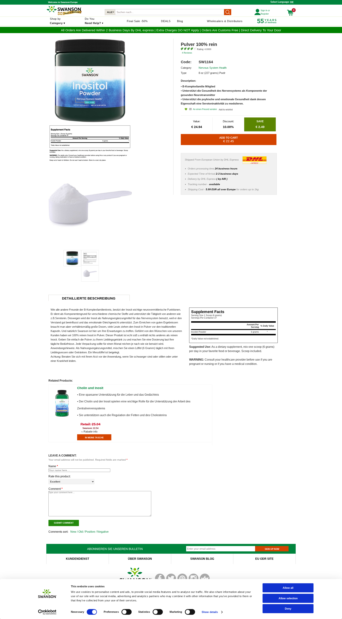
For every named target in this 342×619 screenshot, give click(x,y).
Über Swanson (140, 558)
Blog (180, 21)
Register (265, 14)
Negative (103, 531)
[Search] (227, 12)
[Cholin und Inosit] (62, 416)
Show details (210, 611)
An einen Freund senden (205, 109)
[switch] (126, 612)
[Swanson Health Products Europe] (64, 15)
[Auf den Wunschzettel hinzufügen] (184, 109)
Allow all (288, 587)
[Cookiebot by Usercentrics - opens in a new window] (47, 612)
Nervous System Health (213, 67)
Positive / (91, 531)
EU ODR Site (264, 558)
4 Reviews (187, 53)
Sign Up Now (272, 549)
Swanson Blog (202, 558)
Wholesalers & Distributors (225, 21)
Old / (81, 531)
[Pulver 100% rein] (72, 258)
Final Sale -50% (137, 21)
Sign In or (265, 10)
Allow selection (288, 598)
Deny (288, 608)
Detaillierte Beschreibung (88, 298)
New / (74, 531)
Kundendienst (77, 558)
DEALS (166, 21)
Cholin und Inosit (90, 388)
